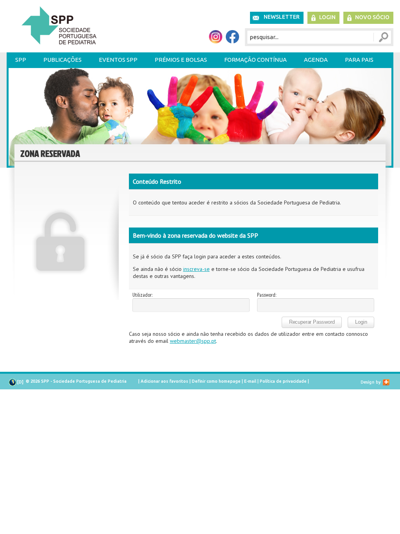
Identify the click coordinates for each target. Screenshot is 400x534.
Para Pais (359, 59)
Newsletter (282, 17)
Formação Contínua (255, 59)
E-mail (250, 381)
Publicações (62, 59)
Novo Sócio (372, 17)
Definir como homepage (216, 381)
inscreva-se (196, 268)
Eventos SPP (118, 59)
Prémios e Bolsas (181, 59)
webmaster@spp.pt (193, 340)
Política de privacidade (283, 381)
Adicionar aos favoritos (164, 381)
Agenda (316, 59)
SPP (20, 59)
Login (327, 17)
